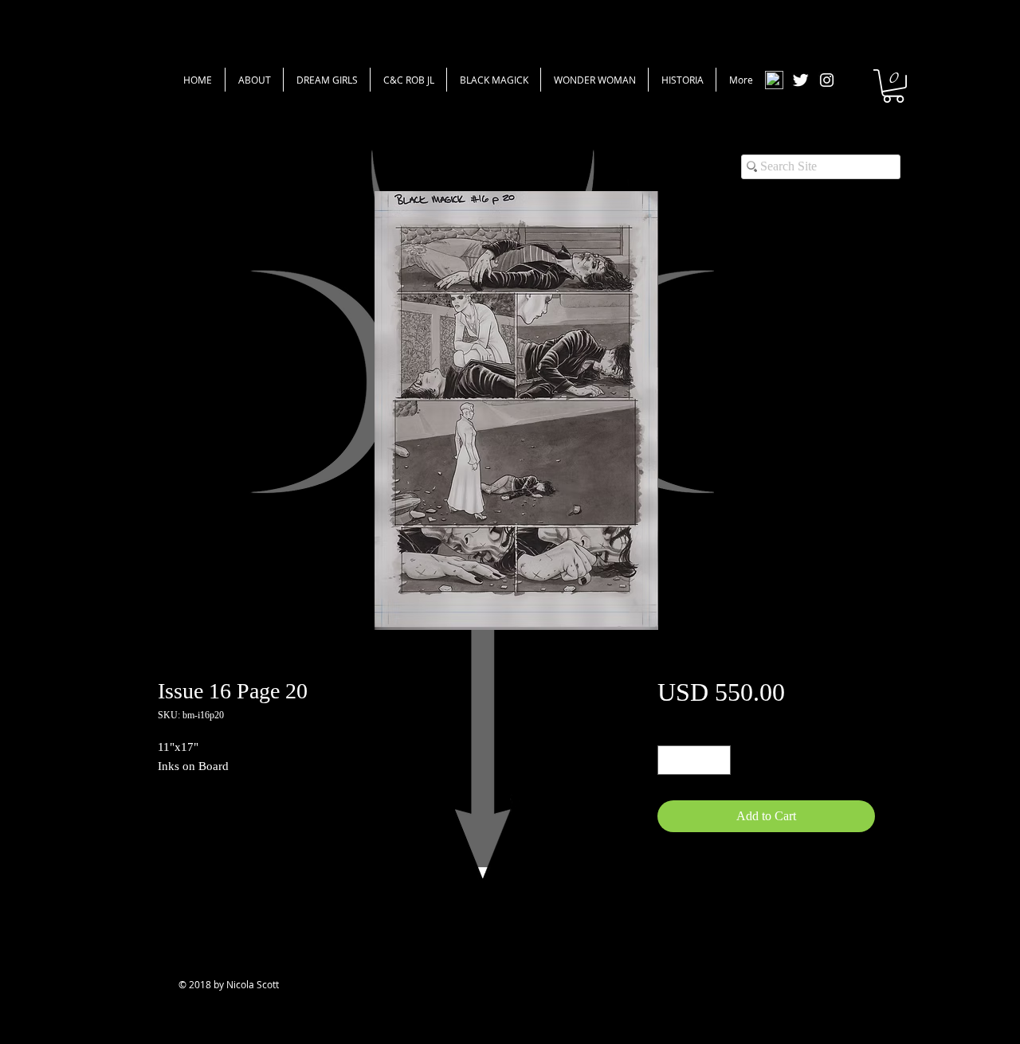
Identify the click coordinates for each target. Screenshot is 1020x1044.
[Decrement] (670, 760)
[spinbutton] (694, 760)
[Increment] (718, 760)
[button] (893, 86)
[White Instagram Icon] (827, 80)
